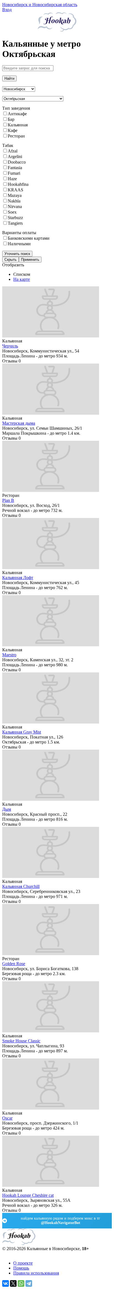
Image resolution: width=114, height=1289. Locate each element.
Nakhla (14, 201)
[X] (13, 1283)
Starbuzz (15, 217)
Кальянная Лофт (17, 577)
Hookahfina (18, 184)
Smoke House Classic (21, 1040)
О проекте (23, 1263)
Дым (6, 809)
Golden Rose (13, 963)
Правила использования (36, 1273)
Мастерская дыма (18, 423)
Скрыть (10, 259)
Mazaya (15, 195)
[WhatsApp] (21, 1283)
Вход (7, 9)
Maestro (9, 654)
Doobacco (17, 162)
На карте (21, 279)
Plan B (8, 500)
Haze (12, 178)
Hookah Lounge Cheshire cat (28, 1195)
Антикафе (17, 113)
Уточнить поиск (17, 254)
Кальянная (18, 124)
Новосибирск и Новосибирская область (39, 4)
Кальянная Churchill (21, 886)
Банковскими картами (29, 238)
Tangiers (15, 223)
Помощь (21, 1268)
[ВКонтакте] (5, 1283)
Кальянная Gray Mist (21, 732)
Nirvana (15, 206)
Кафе (12, 130)
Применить (30, 259)
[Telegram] (28, 1283)
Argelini (15, 156)
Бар (11, 119)
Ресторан (16, 136)
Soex (12, 212)
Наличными (19, 243)
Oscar (7, 1118)
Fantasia (15, 167)
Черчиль (10, 346)
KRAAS (15, 189)
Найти (9, 78)
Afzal (12, 151)
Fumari (14, 173)
